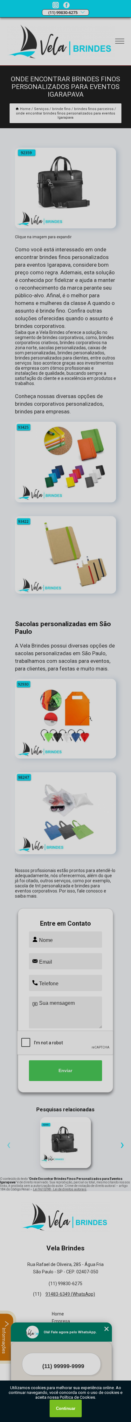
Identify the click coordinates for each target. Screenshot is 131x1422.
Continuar (65, 1408)
